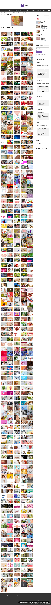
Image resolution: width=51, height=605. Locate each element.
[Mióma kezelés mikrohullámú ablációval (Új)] (38, 19)
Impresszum (12, 595)
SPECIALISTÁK (27, 10)
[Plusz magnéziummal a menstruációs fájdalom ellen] (38, 31)
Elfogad (46, 602)
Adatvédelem (7, 595)
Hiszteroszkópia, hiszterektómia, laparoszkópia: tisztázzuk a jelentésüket (43, 66)
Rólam (6, 1)
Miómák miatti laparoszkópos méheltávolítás (42, 38)
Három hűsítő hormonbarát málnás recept (44, 34)
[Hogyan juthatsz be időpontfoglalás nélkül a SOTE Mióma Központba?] (38, 26)
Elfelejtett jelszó (43, 54)
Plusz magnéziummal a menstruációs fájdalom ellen (44, 30)
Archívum (39, 10)
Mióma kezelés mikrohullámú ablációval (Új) (44, 18)
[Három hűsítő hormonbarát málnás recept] (38, 35)
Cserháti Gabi (39, 80)
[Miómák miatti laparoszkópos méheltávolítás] (38, 38)
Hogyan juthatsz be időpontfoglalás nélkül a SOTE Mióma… (44, 26)
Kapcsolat (9, 1)
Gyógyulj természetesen (18, 10)
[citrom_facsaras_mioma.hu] (4, 34)
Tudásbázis (33, 10)
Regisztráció (38, 54)
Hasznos (10, 10)
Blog (1, 1)
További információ (39, 602)
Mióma (6, 10)
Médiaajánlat (17, 595)
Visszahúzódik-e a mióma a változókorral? (44, 22)
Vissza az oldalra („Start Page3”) (7, 14)
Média (4, 1)
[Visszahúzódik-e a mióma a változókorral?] (38, 22)
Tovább (44, 10)
